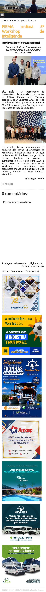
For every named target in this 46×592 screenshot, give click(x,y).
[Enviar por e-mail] (3, 184)
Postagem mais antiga (33, 266)
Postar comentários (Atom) (25, 271)
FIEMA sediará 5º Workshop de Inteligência (23, 31)
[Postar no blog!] (6, 184)
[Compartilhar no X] (9, 184)
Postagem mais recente (14, 263)
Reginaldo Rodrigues (29, 42)
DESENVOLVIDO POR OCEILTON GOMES (15, 590)
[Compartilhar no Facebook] (11, 184)
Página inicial (35, 263)
